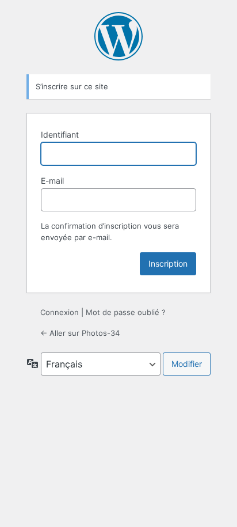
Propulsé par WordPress (118, 36)
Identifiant (60, 134)
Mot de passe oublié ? (126, 312)
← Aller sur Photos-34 (80, 333)
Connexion (59, 312)
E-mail (52, 180)
